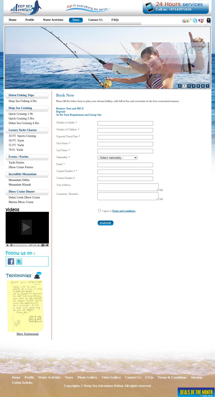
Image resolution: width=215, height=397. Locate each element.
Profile (29, 377)
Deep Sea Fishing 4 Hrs (23, 101)
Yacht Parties (16, 162)
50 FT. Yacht (16, 140)
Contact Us (133, 377)
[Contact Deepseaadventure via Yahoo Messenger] (201, 23)
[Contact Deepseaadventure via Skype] (195, 23)
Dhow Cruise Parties (21, 167)
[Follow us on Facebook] (11, 264)
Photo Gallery (87, 377)
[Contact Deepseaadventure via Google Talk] (187, 23)
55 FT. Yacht (16, 145)
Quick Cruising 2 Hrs (21, 118)
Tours (69, 377)
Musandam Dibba (19, 180)
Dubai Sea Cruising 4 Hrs (24, 123)
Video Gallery (111, 377)
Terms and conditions (123, 211)
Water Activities (49, 377)
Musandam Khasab (20, 184)
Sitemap (196, 377)
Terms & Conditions (172, 377)
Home (16, 377)
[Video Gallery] (27, 246)
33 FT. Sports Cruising (22, 136)
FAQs (149, 377)
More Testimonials (28, 333)
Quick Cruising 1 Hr (21, 113)
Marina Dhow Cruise (21, 202)
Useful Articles (22, 382)
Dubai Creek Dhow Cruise (24, 197)
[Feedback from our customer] (25, 331)
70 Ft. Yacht (16, 149)
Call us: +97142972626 (173, 9)
